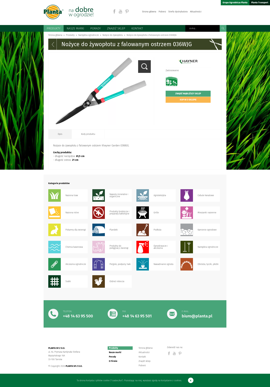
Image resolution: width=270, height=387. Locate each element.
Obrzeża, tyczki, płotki (208, 264)
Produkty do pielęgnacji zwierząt (119, 247)
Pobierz (162, 11)
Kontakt (137, 28)
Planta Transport (259, 2)
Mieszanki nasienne (207, 212)
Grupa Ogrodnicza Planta (235, 2)
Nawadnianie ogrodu (163, 264)
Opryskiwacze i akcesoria (161, 247)
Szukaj (223, 28)
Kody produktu (88, 134)
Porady (95, 28)
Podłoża (157, 229)
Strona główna (149, 11)
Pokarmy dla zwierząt (75, 229)
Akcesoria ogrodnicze (75, 264)
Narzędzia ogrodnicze (208, 247)
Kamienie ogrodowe (207, 229)
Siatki (68, 281)
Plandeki (114, 229)
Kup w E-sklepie (188, 99)
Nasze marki (75, 28)
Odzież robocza (117, 281)
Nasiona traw (71, 195)
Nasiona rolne (72, 212)
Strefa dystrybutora (178, 11)
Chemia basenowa (74, 247)
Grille (156, 212)
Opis (60, 134)
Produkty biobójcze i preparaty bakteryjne (119, 212)
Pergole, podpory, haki (120, 264)
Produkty (53, 28)
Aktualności (196, 11)
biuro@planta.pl (197, 316)
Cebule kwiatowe (206, 195)
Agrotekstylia (160, 195)
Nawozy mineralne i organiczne (119, 195)
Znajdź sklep (116, 28)
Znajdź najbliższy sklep (188, 93)
